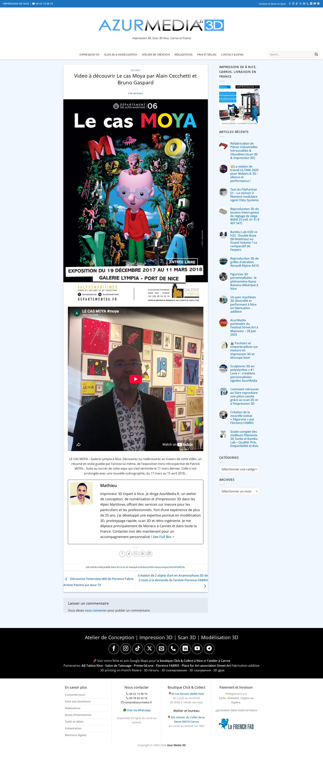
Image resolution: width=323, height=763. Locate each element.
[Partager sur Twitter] (129, 554)
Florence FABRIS (167, 666)
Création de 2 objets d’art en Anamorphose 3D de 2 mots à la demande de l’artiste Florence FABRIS (173, 577)
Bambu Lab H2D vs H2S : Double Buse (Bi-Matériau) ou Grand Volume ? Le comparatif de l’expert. (243, 241)
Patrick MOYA (177, 567)
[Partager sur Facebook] (122, 554)
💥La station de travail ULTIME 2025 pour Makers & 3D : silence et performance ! (244, 174)
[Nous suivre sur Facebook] (290, 3)
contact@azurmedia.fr (138, 702)
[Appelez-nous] (308, 3)
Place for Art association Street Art (206, 666)
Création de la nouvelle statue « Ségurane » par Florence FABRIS (242, 417)
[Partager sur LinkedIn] (149, 554)
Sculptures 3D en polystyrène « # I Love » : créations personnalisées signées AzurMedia (243, 373)
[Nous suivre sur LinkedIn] (311, 3)
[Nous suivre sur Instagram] (293, 3)
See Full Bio (162, 536)
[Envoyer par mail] (136, 554)
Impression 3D (89, 54)
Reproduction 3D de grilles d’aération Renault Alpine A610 (244, 262)
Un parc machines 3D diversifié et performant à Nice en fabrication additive (243, 304)
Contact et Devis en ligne (272, 3)
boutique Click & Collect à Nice (181, 661)
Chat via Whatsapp (138, 710)
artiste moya (153, 567)
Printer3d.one (143, 666)
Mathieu (138, 93)
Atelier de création (156, 54)
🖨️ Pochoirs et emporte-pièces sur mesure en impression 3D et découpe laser (244, 350)
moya (165, 567)
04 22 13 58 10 (138, 693)
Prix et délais (206, 54)
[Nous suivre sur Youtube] (315, 3)
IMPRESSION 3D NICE (16, 3)
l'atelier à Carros (218, 661)
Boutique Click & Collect (186, 687)
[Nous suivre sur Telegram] (318, 3)
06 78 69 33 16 (138, 698)
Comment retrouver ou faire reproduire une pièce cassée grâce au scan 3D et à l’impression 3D (244, 396)
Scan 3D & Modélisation (120, 54)
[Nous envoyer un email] (304, 3)
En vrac (135, 70)
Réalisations (183, 54)
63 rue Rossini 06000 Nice (187, 693)
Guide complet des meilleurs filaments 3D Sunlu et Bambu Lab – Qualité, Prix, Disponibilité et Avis (244, 439)
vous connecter (96, 610)
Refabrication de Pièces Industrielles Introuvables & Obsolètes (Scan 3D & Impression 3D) (244, 151)
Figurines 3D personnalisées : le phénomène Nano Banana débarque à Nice (244, 281)
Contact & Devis (232, 54)
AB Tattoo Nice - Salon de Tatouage (106, 666)
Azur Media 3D (176, 745)
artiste (142, 567)
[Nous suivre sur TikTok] (297, 3)
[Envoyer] (316, 54)
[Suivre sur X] (300, 3)
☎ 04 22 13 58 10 (42, 3)
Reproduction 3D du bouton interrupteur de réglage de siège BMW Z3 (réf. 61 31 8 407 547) (244, 216)
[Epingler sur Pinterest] (142, 554)
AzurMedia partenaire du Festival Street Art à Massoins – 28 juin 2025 (244, 327)
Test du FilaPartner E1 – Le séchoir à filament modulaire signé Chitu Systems (244, 195)
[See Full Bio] (173, 537)
